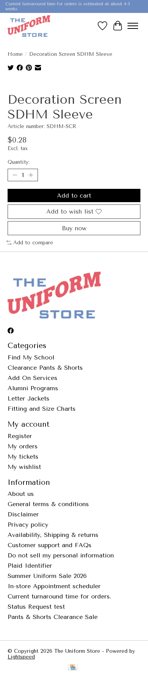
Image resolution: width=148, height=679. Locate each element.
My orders (23, 446)
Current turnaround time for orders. (59, 596)
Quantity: (19, 162)
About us (21, 493)
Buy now (74, 228)
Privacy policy (28, 524)
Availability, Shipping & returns (53, 534)
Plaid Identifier (30, 565)
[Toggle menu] (132, 25)
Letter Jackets (28, 398)
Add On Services (32, 377)
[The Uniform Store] (29, 25)
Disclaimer (23, 514)
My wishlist (24, 466)
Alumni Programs (33, 388)
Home (15, 54)
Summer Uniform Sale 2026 (47, 575)
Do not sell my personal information (61, 555)
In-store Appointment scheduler (54, 586)
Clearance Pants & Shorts (45, 367)
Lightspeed (21, 657)
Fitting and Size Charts (42, 408)
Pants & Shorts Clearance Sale (53, 616)
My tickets (23, 456)
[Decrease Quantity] (15, 175)
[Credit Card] (72, 667)
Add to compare (33, 242)
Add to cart (74, 195)
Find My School (31, 357)
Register (20, 436)
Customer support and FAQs (49, 545)
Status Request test (36, 606)
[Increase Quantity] (31, 175)
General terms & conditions (48, 504)
